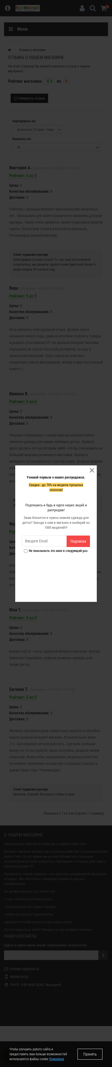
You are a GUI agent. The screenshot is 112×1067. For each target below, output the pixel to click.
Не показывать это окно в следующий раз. (58, 551)
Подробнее (56, 1059)
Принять (90, 1054)
